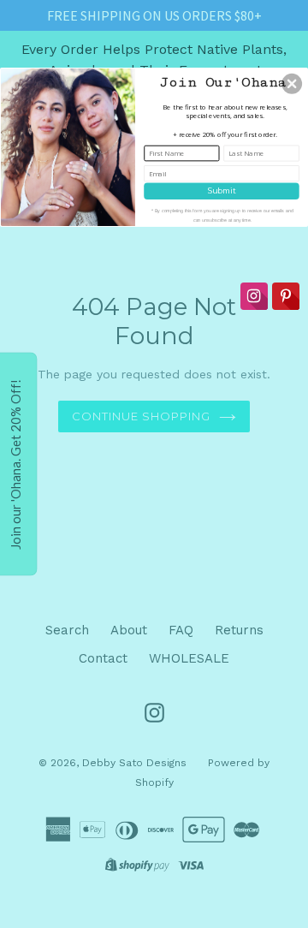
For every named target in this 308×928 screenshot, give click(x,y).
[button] (291, 84)
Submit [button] (221, 190)
